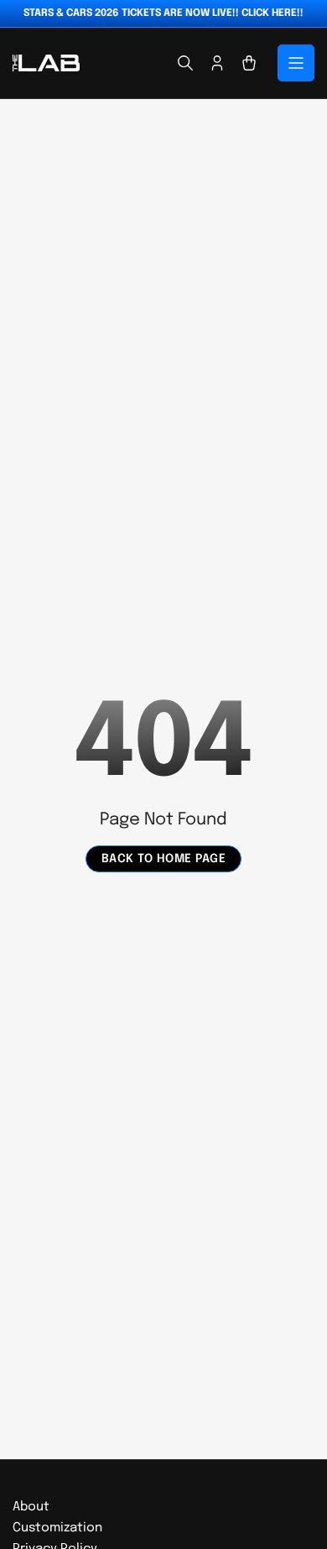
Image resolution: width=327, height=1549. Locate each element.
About (31, 1507)
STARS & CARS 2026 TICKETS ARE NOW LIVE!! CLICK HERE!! (163, 13)
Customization (57, 1528)
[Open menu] (296, 62)
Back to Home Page (163, 859)
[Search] (185, 62)
